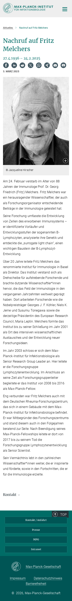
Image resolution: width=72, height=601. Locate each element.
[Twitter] (31, 65)
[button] (65, 161)
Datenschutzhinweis (48, 578)
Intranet (36, 549)
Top (63, 515)
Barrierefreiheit (36, 584)
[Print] (63, 65)
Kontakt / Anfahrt (36, 520)
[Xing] (47, 65)
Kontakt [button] (10, 495)
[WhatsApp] (39, 65)
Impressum (18, 578)
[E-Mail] (55, 65)
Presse (36, 529)
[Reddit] (22, 65)
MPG (36, 539)
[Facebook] (6, 65)
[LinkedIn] (14, 65)
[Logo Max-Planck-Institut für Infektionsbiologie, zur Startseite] (28, 8)
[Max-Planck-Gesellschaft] (18, 567)
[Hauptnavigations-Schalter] (65, 9)
